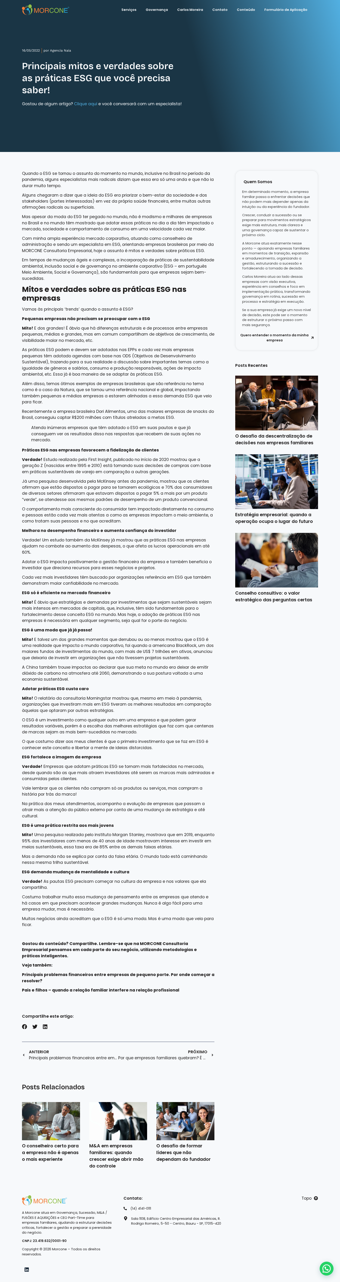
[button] (24, 1026)
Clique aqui (85, 104)
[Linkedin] (27, 1270)
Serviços (128, 9)
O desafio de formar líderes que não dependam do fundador (183, 1152)
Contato (220, 9)
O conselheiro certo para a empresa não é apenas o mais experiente (50, 1152)
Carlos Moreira (190, 9)
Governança (157, 9)
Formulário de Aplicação (285, 9)
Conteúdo (246, 9)
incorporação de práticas (146, 260)
